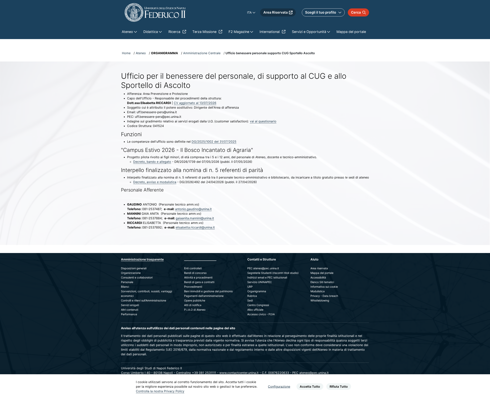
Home (126, 53)
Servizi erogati (130, 305)
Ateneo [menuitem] (128, 32)
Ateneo (141, 53)
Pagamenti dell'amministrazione (204, 295)
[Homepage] (155, 12)
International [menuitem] (270, 32)
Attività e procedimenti (198, 277)
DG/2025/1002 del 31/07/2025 (214, 141)
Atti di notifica (192, 305)
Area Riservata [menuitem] (275, 12)
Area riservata (319, 268)
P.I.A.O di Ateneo (194, 309)
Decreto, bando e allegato (152, 162)
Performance (129, 314)
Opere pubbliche (194, 300)
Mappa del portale (321, 272)
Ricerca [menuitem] (174, 32)
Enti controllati (193, 268)
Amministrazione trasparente (142, 259)
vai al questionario (263, 121)
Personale (127, 282)
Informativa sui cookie (324, 286)
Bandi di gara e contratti (199, 282)
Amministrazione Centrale (201, 53)
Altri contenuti (129, 309)
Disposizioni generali (133, 268)
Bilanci (125, 286)
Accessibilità (318, 277)
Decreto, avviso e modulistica (154, 182)
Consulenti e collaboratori (137, 277)
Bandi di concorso (195, 272)
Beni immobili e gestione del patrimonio (208, 291)
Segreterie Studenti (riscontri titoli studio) (273, 272)
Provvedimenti (193, 286)
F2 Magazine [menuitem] (239, 32)
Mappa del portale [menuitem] (351, 32)
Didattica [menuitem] (151, 32)
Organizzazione (131, 272)
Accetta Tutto (310, 386)
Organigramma (256, 291)
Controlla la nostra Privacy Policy (160, 391)
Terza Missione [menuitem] (204, 32)
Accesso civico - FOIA (261, 314)
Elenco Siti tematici (322, 282)
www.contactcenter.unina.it (239, 373)
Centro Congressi (258, 305)
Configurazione (279, 386)
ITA (250, 12)
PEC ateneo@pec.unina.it (263, 268)
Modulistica (317, 291)
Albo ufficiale (255, 309)
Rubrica (252, 295)
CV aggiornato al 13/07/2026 (195, 103)
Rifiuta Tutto (339, 386)
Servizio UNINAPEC (259, 282)
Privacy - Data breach (324, 295)
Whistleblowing (319, 300)
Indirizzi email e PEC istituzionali (267, 277)
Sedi (250, 300)
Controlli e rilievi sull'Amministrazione (143, 300)
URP (250, 286)
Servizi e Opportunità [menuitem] (309, 32)
